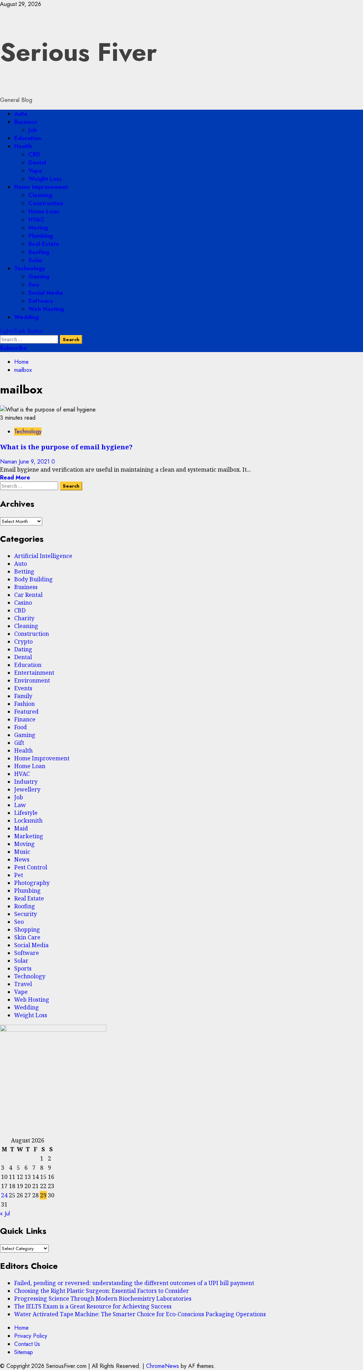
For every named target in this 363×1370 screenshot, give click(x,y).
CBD (34, 154)
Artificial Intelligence (43, 556)
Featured (26, 711)
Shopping (27, 929)
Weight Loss (45, 179)
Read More (15, 477)
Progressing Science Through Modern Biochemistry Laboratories (102, 1298)
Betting (24, 571)
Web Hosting (46, 309)
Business (26, 122)
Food (20, 727)
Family (23, 696)
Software (40, 301)
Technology (29, 268)
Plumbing (40, 236)
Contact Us (27, 1344)
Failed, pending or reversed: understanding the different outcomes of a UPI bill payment (134, 1283)
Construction (45, 203)
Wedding (26, 317)
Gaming (38, 276)
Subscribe (13, 348)
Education (27, 138)
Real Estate (43, 244)
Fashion (24, 704)
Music (22, 852)
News (21, 859)
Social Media (45, 293)
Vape (35, 171)
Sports (23, 968)
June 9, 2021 (35, 461)
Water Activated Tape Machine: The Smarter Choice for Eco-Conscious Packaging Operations (140, 1314)
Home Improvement (41, 187)
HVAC (36, 219)
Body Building (33, 579)
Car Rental (28, 595)
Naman (9, 461)
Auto (20, 114)
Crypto (23, 641)
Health (23, 146)
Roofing (38, 252)
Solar (35, 260)
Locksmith (28, 820)
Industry (26, 781)
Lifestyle (26, 813)
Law (20, 805)
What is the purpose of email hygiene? (66, 446)
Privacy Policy (30, 1336)
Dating (23, 649)
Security (25, 914)
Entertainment (34, 673)
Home (21, 1328)
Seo (33, 285)
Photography (32, 883)
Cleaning (40, 195)
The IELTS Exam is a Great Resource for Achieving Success (93, 1306)
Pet (18, 875)
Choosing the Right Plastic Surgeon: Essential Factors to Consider (101, 1291)
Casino (23, 602)
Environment (32, 680)
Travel (23, 984)
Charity (24, 618)
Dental (37, 163)
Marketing (28, 836)
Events (23, 688)
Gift (19, 743)
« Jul (5, 1213)
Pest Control (30, 867)
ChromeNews (162, 1366)
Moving (38, 228)
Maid (21, 828)
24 (4, 1195)
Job (32, 130)
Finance (24, 719)
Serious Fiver (78, 52)
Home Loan (43, 211)
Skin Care (27, 937)
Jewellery (27, 789)
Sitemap (23, 1352)
